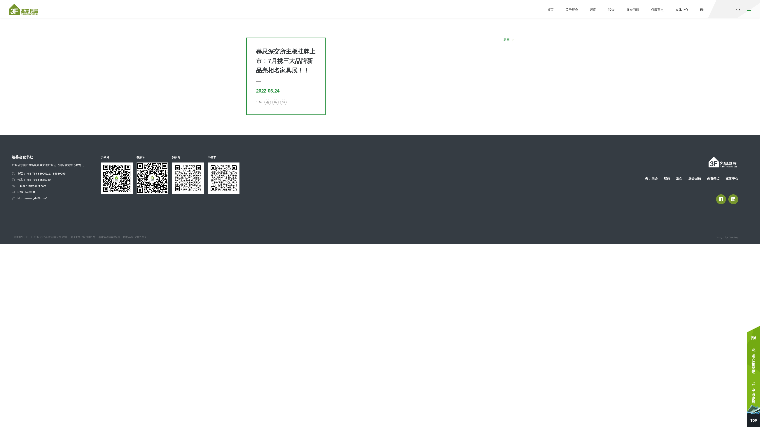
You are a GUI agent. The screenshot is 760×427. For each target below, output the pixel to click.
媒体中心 (681, 9)
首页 (550, 9)
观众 (611, 9)
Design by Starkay (726, 237)
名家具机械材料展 (109, 237)
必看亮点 (657, 9)
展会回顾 (632, 9)
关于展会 (571, 9)
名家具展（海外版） (135, 237)
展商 (593, 9)
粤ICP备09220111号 (83, 237)
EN (702, 9)
